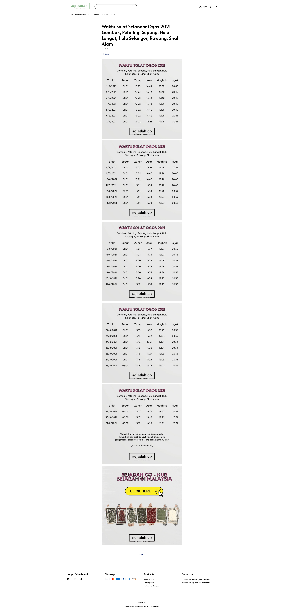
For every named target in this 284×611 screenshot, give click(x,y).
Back (143, 554)
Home (70, 14)
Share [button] (107, 54)
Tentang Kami (149, 583)
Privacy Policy (143, 606)
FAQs (113, 14)
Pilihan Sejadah (81, 14)
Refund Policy (154, 606)
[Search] (133, 6)
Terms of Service (131, 606)
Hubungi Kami (149, 579)
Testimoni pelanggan (100, 14)
